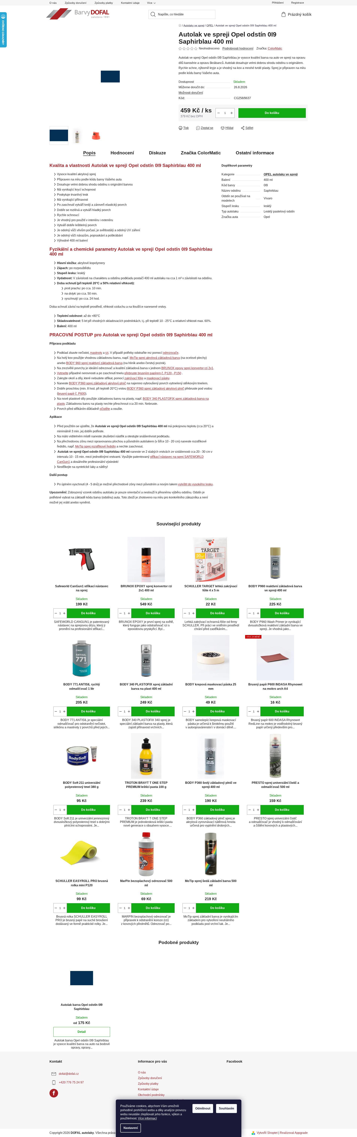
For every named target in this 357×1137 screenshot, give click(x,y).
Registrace (297, 2)
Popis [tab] (89, 152)
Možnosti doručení (191, 92)
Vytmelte (62, 373)
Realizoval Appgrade (294, 1132)
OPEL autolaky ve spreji (281, 174)
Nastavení (130, 1128)
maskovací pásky (158, 378)
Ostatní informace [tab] (255, 152)
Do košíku (272, 112)
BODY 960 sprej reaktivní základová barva (94, 363)
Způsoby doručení (75, 2)
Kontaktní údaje (130, 2)
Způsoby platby (104, 2)
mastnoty (96, 352)
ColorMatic (275, 48)
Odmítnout (202, 1108)
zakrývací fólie (133, 378)
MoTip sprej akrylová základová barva (155, 357)
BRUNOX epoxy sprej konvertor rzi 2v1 (187, 368)
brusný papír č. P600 (71, 393)
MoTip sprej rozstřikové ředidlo (95, 446)
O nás (53, 2)
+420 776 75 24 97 (71, 1082)
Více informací (147, 1118)
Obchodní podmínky (151, 1095)
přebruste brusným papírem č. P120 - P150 (152, 373)
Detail (82, 1031)
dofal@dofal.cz (69, 1073)
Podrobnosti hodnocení (237, 48)
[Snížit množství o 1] (218, 113)
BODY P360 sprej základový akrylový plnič (97, 383)
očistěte (105, 408)
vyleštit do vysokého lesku (195, 484)
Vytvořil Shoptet (267, 1132)
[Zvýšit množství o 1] (231, 113)
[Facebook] (53, 1093)
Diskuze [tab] (157, 152)
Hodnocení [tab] (122, 152)
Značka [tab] (201, 152)
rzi (107, 352)
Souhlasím (226, 1108)
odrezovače (170, 352)
